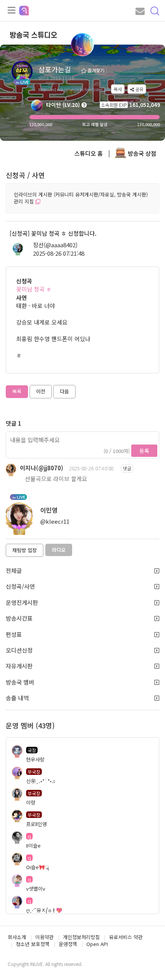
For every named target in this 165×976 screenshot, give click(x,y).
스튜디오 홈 (88, 153)
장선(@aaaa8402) (55, 245)
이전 (40, 391)
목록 (16, 391)
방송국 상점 (141, 153)
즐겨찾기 (95, 70)
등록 (144, 451)
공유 (139, 89)
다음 (64, 391)
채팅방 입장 (24, 550)
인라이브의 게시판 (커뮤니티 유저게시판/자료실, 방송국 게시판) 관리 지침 (81, 198)
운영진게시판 (22, 602)
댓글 (127, 468)
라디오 (59, 549)
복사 (118, 89)
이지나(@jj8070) (41, 468)
